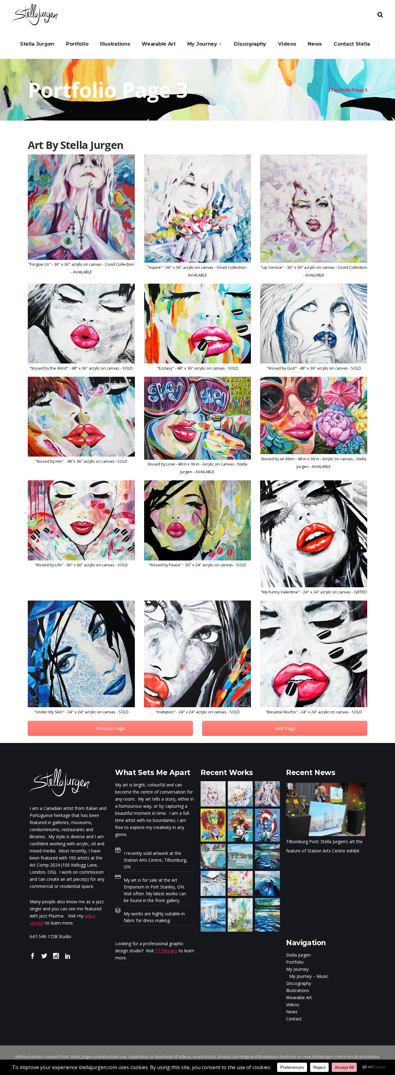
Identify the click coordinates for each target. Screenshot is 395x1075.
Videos (292, 1004)
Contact (294, 1019)
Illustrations (297, 990)
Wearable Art (299, 997)
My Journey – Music (308, 976)
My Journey (297, 969)
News (291, 1012)
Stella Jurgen (298, 955)
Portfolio (295, 962)
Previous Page (110, 728)
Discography (298, 983)
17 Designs (166, 951)
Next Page (284, 728)
